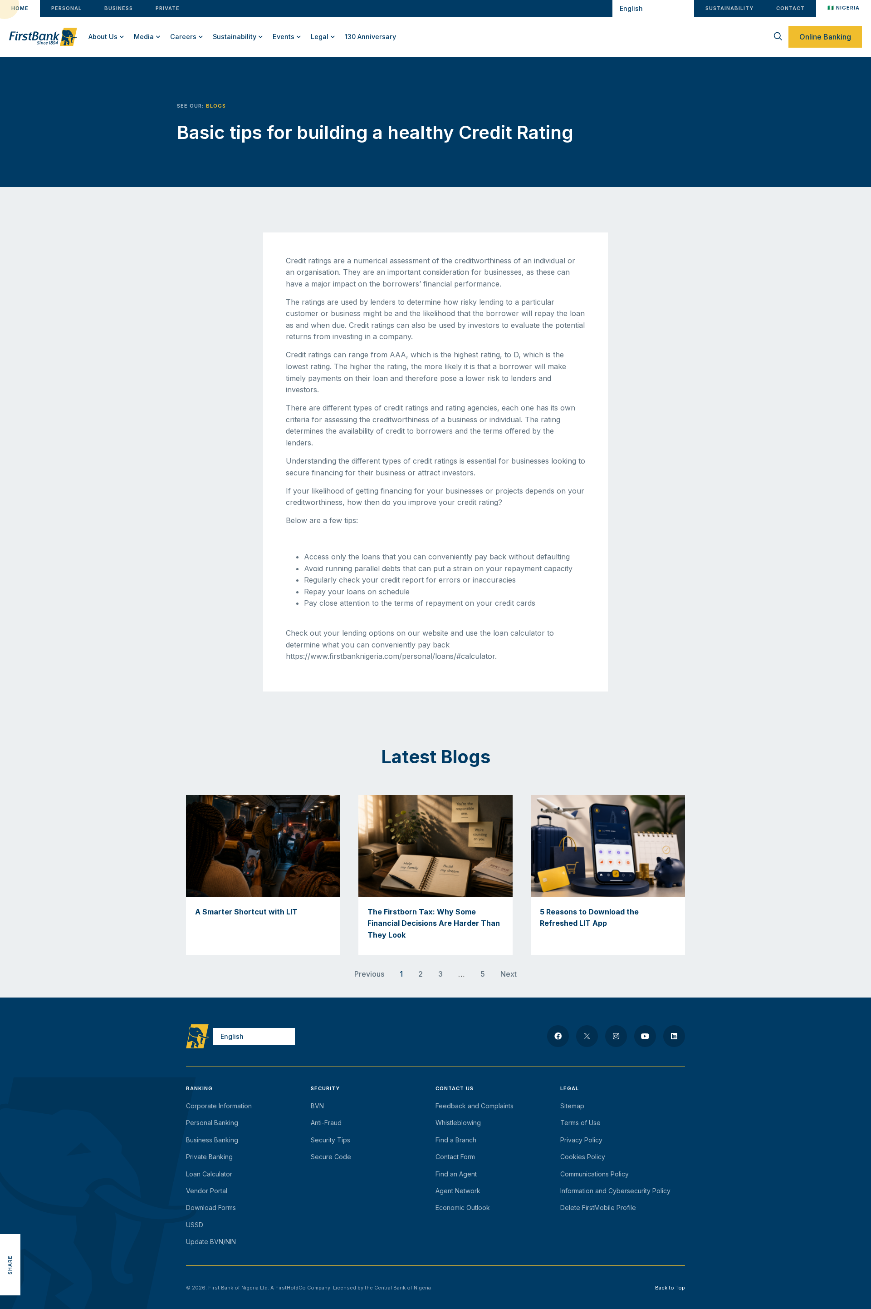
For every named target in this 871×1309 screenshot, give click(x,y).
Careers (183, 36)
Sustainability (234, 36)
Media (144, 36)
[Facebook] (558, 1036)
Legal (319, 36)
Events (283, 36)
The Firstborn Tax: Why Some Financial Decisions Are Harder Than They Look (433, 923)
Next (508, 973)
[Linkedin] (674, 1036)
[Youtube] (645, 1036)
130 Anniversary (370, 36)
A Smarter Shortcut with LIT (246, 911)
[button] (10, 1224)
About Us (102, 36)
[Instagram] (616, 1036)
